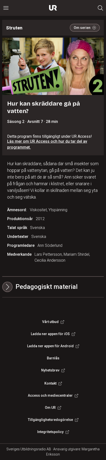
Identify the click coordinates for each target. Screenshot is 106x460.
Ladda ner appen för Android (50, 346)
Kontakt (50, 383)
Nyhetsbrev (50, 370)
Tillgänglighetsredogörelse (50, 420)
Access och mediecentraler (50, 395)
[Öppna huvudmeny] (6, 8)
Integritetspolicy (50, 432)
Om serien (82, 28)
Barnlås (53, 358)
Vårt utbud (50, 322)
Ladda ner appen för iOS (50, 334)
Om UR (50, 408)
